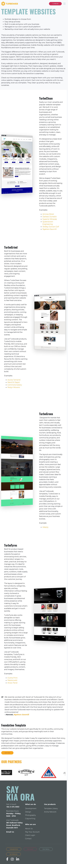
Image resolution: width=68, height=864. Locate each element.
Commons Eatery (14, 385)
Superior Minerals (49, 219)
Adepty (45, 527)
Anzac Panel (12, 683)
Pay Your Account (32, 832)
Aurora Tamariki (13, 380)
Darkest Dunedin (49, 217)
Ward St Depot (13, 382)
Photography (30, 815)
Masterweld (12, 680)
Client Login (30, 835)
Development (30, 808)
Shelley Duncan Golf (50, 227)
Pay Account (30, 849)
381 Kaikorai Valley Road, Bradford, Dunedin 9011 (14, 825)
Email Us (10, 832)
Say (55, 3)
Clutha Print (12, 678)
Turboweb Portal (14, 849)
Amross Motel (48, 214)
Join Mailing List (13, 854)
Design (28, 812)
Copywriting (30, 819)
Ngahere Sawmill (49, 229)
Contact (28, 839)
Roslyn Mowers (13, 387)
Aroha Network (50, 812)
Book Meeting (46, 849)
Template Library (51, 808)
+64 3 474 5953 (12, 807)
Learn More (7, 752)
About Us (29, 829)
